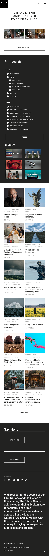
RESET (24, 137)
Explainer (17, 80)
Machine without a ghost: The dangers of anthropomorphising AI (34, 362)
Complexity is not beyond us (32, 251)
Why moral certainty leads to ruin (33, 216)
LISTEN (13, 96)
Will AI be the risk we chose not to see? (12, 288)
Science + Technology (20, 129)
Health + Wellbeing (19, 123)
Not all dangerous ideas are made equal (13, 326)
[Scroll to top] (44, 551)
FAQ (5, 551)
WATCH (13, 93)
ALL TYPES (14, 74)
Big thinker (17, 83)
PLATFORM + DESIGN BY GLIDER (13, 543)
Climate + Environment (21, 116)
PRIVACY (10, 551)
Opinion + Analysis (21, 87)
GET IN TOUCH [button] (14, 440)
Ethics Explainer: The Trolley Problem (12, 361)
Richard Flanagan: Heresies (11, 216)
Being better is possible (35, 325)
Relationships (16, 126)
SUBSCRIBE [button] (14, 460)
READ (12, 77)
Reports (16, 90)
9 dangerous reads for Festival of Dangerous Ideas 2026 (13, 252)
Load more (25, 412)
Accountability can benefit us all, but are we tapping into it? (34, 289)
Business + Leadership (20, 113)
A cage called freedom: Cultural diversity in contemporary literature (14, 399)
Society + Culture (18, 110)
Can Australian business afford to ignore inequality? (32, 399)
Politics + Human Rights (21, 119)
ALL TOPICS (15, 106)
